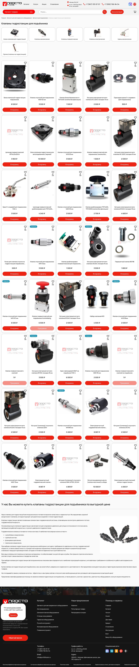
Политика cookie (64, 664)
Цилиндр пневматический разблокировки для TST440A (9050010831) (42, 209)
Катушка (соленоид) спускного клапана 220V (42, 427)
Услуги (35, 4)
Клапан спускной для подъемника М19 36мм (124, 317)
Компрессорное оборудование (47, 627)
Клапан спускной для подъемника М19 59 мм (69, 153)
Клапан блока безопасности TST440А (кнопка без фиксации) (69, 99)
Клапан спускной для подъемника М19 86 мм (69, 427)
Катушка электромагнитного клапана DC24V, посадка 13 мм (69, 317)
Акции (44, 4)
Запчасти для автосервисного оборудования (52, 605)
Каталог (26, 4)
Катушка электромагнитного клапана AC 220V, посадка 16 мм (124, 153)
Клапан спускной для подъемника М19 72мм (42, 263)
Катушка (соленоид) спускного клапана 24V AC (125, 427)
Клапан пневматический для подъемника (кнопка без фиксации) (97, 154)
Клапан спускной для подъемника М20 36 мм (97, 372)
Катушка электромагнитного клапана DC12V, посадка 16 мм (42, 372)
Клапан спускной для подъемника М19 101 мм (14, 317)
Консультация (117, 12)
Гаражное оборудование (45, 620)
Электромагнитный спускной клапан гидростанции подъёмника (124, 482)
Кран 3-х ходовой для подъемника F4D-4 (14, 208)
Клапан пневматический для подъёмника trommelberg (42, 317)
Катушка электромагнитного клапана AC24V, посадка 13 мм (14, 427)
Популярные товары (78, 609)
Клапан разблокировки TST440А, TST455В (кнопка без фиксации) (97, 208)
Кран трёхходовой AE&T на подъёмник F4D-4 (69, 372)
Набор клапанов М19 (97, 316)
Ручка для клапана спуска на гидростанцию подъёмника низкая (15, 264)
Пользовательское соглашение (82, 664)
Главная (108, 605)
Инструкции (110, 630)
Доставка (109, 620)
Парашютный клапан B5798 (124, 262)
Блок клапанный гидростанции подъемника (14, 99)
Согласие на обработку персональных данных (43, 664)
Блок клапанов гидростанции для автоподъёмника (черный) (42, 153)
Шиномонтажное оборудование (48, 613)
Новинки (74, 605)
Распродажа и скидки (78, 613)
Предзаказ (42, 328)
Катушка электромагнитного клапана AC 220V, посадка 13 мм (97, 99)
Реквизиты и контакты (130, 664)
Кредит (108, 623)
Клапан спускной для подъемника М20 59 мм (69, 208)
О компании (54, 4)
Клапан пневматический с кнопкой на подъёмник (125, 372)
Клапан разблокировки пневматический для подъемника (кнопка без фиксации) (69, 264)
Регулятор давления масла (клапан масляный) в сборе (97, 481)
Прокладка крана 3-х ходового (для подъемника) (124, 99)
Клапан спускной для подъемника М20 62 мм (42, 99)
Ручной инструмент (44, 623)
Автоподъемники (43, 609)
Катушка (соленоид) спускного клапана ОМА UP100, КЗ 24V (69, 481)
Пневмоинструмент (44, 630)
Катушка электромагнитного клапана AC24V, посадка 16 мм (97, 263)
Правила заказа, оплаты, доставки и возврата (107, 664)
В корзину (14, 110)
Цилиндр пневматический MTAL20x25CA (14, 153)
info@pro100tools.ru (44, 657)
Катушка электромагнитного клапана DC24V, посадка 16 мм (124, 208)
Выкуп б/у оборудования (114, 637)
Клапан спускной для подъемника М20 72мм (14, 481)
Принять (13, 615)
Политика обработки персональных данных (14, 664)
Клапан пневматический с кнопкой (14, 372)
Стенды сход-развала (44, 616)
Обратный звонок (15, 638)
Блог (107, 634)
